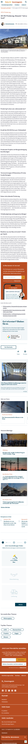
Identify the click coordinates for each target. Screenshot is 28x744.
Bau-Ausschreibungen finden (9, 721)
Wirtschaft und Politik (6, 8)
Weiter (21, 604)
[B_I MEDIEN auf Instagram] (12, 691)
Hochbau (17, 5)
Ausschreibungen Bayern (8, 724)
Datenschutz (17, 280)
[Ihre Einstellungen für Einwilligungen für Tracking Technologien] (25, 741)
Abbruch (24, 5)
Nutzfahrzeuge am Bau (7, 5)
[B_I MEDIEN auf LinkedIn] (3, 691)
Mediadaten (5, 701)
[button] (14, 339)
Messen (6, 637)
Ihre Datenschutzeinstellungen (9, 743)
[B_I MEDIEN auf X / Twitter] (9, 691)
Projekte (6, 633)
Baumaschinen (17, 629)
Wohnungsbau (8, 618)
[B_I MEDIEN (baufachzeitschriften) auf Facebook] (15, 691)
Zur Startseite (8, 347)
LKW (5, 629)
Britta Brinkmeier (9, 23)
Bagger (17, 633)
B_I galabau (4, 710)
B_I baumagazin (8, 681)
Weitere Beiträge (5, 507)
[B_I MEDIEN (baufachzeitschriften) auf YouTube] (6, 691)
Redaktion (4, 699)
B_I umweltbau (5, 713)
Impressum (4, 732)
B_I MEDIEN (17, 729)
